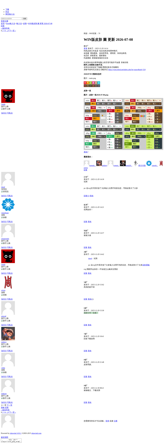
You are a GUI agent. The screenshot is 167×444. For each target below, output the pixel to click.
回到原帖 (146, 265)
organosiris (5, 239)
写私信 (10, 113)
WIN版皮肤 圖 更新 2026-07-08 (40, 23)
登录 (3, 21)
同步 (7, 12)
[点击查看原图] (92, 84)
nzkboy (4, 342)
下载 (7, 9)
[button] (86, 152)
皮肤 (25, 23)
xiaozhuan (5, 213)
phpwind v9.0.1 (15, 433)
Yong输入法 (10, 23)
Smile (3, 104)
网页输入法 (10, 14)
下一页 (9, 405)
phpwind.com (36, 433)
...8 (7, 31)
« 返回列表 (5, 28)
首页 (3, 23)
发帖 (3, 407)
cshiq (3, 368)
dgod (3, 187)
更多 (85, 48)
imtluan (4, 394)
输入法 (19, 23)
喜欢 (91, 196)
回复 (3, 26)
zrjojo (3, 290)
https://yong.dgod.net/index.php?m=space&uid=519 (127, 70)
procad (3, 316)
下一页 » (12, 31)
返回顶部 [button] (4, 437)
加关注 (4, 113)
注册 (6, 21)
